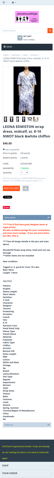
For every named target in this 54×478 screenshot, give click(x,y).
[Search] (50, 30)
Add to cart (11, 188)
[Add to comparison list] (26, 188)
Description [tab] (10, 217)
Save (7, 207)
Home (6, 55)
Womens (16, 55)
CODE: (6, 163)
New (25, 55)
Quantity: (7, 172)
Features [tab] (9, 424)
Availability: (8, 168)
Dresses (34, 55)
